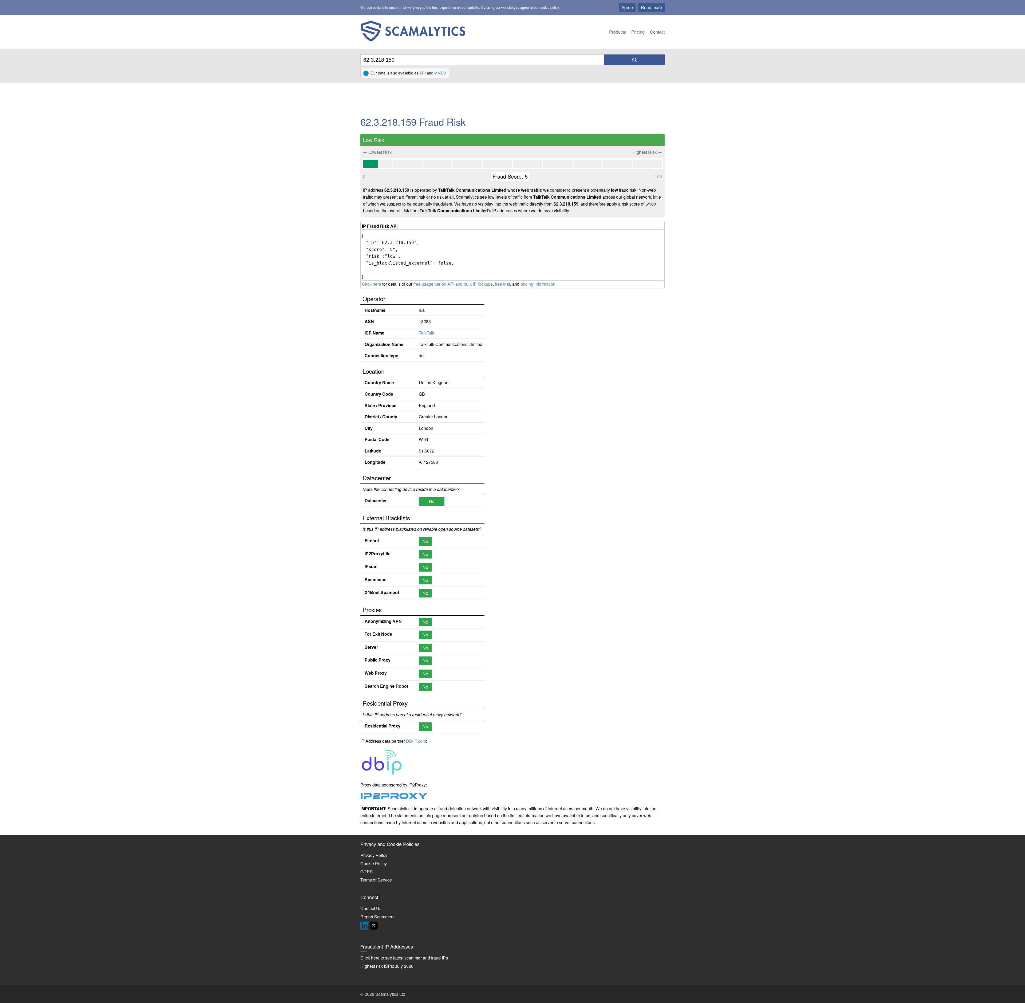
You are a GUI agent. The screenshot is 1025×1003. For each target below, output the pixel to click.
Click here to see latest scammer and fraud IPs (404, 958)
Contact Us (370, 908)
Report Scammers (377, 917)
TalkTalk (426, 333)
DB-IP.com (416, 741)
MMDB (440, 73)
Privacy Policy (373, 855)
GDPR (366, 871)
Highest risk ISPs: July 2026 (386, 966)
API (422, 73)
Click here (371, 284)
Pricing (638, 32)
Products (617, 32)
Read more (651, 7)
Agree (627, 7)
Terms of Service (376, 880)
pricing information (538, 284)
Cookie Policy (373, 863)
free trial (502, 284)
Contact (657, 32)
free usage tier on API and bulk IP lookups (453, 284)
